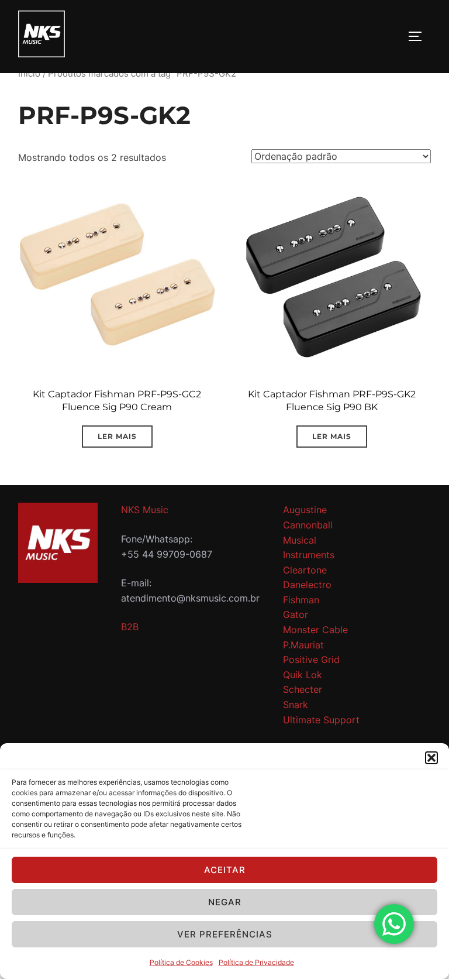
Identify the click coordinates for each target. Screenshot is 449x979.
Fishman (301, 600)
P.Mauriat (303, 645)
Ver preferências (224, 934)
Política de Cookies (181, 962)
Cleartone (305, 570)
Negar (224, 902)
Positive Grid (311, 659)
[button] (431, 758)
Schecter (302, 689)
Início (29, 73)
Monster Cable (315, 630)
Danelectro (307, 584)
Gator (295, 614)
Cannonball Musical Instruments (308, 540)
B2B (130, 627)
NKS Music (144, 510)
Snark (295, 704)
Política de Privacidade (256, 962)
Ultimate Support (321, 720)
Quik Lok (302, 675)
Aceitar (225, 869)
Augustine (305, 510)
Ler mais (117, 436)
